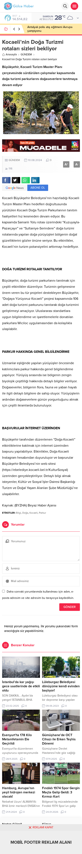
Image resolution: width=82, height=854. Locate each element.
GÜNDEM (26, 54)
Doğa (25, 512)
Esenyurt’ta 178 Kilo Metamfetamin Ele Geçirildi (17, 739)
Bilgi (18, 512)
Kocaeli (33, 512)
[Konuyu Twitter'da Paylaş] (16, 180)
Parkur (42, 512)
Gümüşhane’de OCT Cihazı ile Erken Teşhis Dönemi (59, 739)
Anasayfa (11, 54)
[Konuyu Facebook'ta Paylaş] (6, 180)
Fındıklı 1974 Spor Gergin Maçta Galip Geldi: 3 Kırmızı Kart (61, 792)
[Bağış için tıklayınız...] (41, 149)
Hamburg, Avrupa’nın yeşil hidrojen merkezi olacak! (18, 792)
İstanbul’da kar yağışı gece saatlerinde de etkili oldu (21, 686)
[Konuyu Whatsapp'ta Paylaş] (25, 180)
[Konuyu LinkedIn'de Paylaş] (35, 180)
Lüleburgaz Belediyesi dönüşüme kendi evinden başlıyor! (61, 686)
